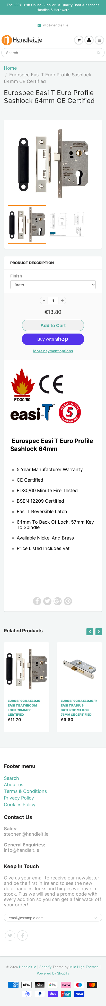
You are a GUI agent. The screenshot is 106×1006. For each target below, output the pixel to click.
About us (13, 784)
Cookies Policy (20, 804)
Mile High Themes (84, 967)
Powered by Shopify (53, 973)
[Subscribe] (96, 918)
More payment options (53, 351)
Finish (16, 276)
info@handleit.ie (55, 25)
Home (10, 68)
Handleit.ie (28, 967)
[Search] (98, 53)
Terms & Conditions (25, 791)
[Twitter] (10, 935)
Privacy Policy (19, 798)
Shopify (45, 967)
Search (11, 778)
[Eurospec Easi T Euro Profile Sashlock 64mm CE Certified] (53, 163)
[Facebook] (22, 935)
